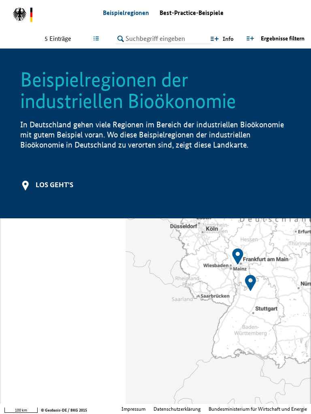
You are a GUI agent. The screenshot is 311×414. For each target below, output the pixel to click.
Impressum (133, 409)
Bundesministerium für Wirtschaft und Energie (258, 409)
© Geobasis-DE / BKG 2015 (64, 410)
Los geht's (54, 184)
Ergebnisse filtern (283, 38)
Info (228, 38)
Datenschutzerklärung (176, 409)
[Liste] (97, 38)
